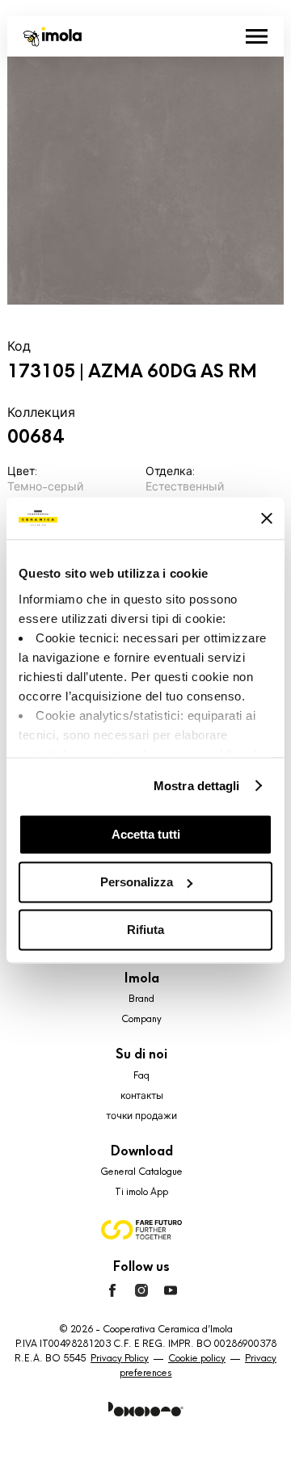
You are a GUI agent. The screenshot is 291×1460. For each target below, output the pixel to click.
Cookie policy (197, 1358)
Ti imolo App (141, 1191)
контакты (141, 1095)
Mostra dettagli (197, 786)
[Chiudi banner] (266, 518)
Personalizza (136, 882)
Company (141, 1019)
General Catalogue (141, 1171)
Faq (141, 1075)
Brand (141, 998)
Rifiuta (145, 929)
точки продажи (141, 1115)
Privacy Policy (120, 1358)
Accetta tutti (146, 834)
